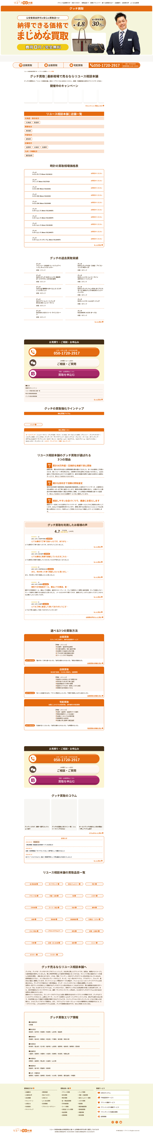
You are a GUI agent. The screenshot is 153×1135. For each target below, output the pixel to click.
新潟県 (31, 1046)
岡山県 (42, 1061)
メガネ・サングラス (51, 441)
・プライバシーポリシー (48, 1106)
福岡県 (31, 1075)
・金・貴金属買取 (66, 1101)
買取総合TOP (28, 1088)
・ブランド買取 (65, 1092)
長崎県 (42, 1075)
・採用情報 (44, 1103)
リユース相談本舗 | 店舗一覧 (33, 391)
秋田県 (48, 1032)
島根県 (37, 1061)
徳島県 (31, 1068)
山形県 (54, 1032)
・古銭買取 (64, 1115)
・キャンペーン (28, 1101)
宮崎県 (60, 1075)
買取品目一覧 (65, 1088)
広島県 (48, 1061)
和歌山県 (66, 1054)
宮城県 (42, 1032)
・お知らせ (44, 1098)
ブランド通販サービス (108, 1102)
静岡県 (72, 1046)
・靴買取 (80, 1103)
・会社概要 (27, 1098)
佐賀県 (37, 1075)
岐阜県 (66, 1046)
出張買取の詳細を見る (94, 663)
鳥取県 (31, 1061)
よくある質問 (134, 3)
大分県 (54, 1075)
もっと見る (97, 861)
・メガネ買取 (81, 1101)
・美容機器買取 (82, 1106)
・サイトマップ (28, 1109)
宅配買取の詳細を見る (94, 728)
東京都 (28, 130)
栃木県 (37, 1039)
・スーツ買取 (65, 1106)
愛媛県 (42, 1068)
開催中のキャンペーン (31, 388)
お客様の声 (125, 3)
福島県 (60, 1032)
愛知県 (28, 139)
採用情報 (103, 1116)
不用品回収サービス (107, 1098)
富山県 (37, 1046)
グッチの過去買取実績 (31, 396)
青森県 (36, 122)
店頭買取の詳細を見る (94, 696)
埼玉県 (48, 1039)
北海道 (28, 122)
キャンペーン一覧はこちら (93, 106)
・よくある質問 (45, 1101)
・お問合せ (27, 1103)
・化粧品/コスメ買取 (67, 1109)
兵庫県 (44, 147)
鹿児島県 (29, 155)
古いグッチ (66, 441)
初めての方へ (76, 3)
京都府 (42, 1054)
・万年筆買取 (65, 1103)
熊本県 (48, 1075)
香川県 (37, 1068)
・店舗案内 (27, 1092)
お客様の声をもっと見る (93, 617)
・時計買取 (64, 1098)
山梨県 (54, 1046)
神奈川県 (66, 1039)
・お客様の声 (28, 1095)
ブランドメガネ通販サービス (110, 1107)
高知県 (48, 1068)
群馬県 (42, 1039)
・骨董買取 (80, 1112)
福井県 (48, 1046)
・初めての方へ (45, 1095)
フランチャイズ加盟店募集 (109, 1112)
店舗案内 (117, 3)
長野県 (60, 1046)
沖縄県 (73, 1075)
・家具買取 (80, 1115)
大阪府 (36, 147)
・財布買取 (64, 1095)
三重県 (31, 1054)
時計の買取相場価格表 (31, 393)
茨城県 (31, 1039)
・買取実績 (44, 1092)
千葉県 (54, 1039)
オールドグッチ (31, 435)
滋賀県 (28, 147)
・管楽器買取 (81, 1109)
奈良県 (60, 1054)
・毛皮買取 (64, 1112)
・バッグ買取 (81, 1092)
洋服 (60, 441)
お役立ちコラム (106, 1093)
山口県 (54, 1061)
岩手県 (37, 1032)
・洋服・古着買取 (82, 1095)
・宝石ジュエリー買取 (83, 1098)
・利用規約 (27, 1106)
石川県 (42, 1046)
